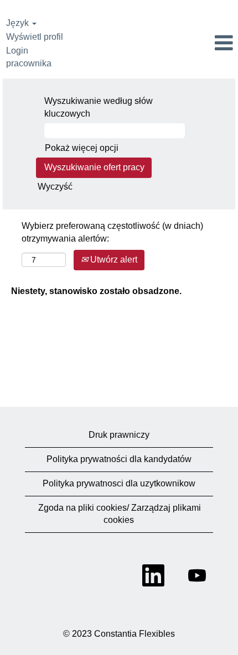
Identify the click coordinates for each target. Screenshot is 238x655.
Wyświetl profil (34, 36)
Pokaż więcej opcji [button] (81, 148)
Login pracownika (28, 57)
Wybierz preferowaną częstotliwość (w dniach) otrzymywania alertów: (112, 232)
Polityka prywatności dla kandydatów (119, 459)
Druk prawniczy (119, 434)
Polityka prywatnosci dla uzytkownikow (119, 483)
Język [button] (18, 23)
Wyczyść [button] (55, 186)
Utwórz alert (112, 259)
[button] (198, 44)
